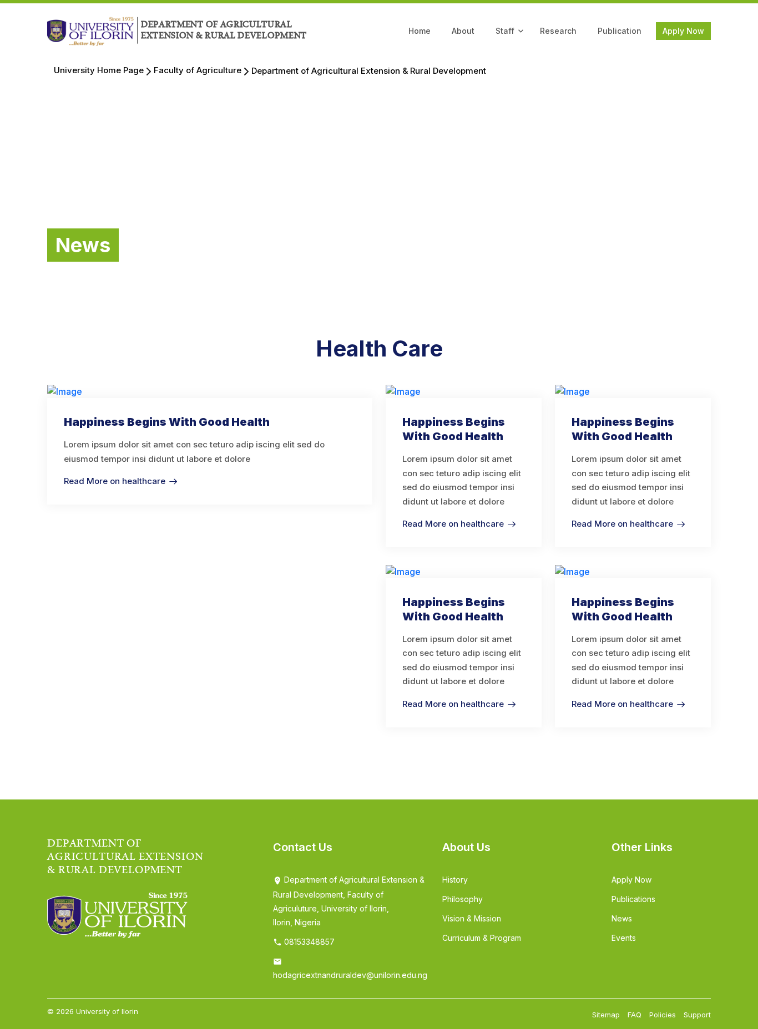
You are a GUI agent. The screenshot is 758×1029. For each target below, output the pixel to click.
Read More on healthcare (114, 481)
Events (624, 938)
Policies (662, 1014)
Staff (505, 30)
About (463, 30)
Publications (633, 899)
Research (558, 30)
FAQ (634, 1014)
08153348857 (308, 941)
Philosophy (462, 899)
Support (697, 1014)
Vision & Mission (471, 918)
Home (419, 30)
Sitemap (606, 1014)
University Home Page (99, 70)
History (455, 879)
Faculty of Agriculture (197, 70)
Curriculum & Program (481, 938)
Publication (619, 30)
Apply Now (683, 30)
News (622, 918)
